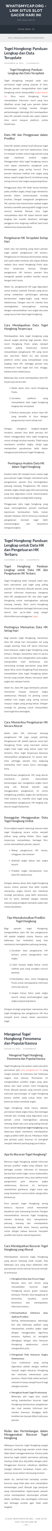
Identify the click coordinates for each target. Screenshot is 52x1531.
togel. (35, 616)
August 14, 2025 (12, 1049)
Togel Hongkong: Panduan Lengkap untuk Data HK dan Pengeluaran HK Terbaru (26, 547)
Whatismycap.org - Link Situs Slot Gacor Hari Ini (26, 10)
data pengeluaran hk (31, 1070)
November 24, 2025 (14, 63)
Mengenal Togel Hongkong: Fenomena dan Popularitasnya (22, 1038)
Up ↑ (27, 1525)
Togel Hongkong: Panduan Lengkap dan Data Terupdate (26, 53)
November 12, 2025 (14, 560)
